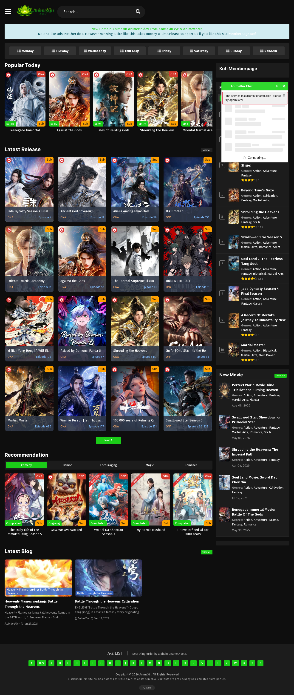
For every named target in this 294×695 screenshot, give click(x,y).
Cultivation (270, 195)
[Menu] (225, 86)
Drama (273, 520)
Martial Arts (261, 200)
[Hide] (284, 86)
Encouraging (108, 465)
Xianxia (257, 303)
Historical (259, 273)
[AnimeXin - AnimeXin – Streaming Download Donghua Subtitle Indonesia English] (35, 14)
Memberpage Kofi (242, 34)
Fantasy (246, 175)
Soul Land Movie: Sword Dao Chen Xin (254, 479)
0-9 (41, 663)
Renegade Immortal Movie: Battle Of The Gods (253, 512)
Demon (67, 465)
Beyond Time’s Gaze (257, 190)
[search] (137, 12)
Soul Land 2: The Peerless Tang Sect (262, 261)
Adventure (270, 171)
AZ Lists (147, 687)
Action (257, 171)
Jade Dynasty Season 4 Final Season (260, 291)
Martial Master (253, 345)
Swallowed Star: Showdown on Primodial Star (256, 419)
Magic (150, 465)
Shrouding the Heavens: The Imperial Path (255, 451)
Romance (191, 465)
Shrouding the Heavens (260, 212)
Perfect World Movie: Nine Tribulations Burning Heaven (255, 387)
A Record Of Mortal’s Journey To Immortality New (263, 317)
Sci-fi (256, 222)
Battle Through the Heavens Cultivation (107, 601)
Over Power (267, 355)
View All (207, 150)
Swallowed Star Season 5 (261, 237)
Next (107, 440)
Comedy (26, 465)
